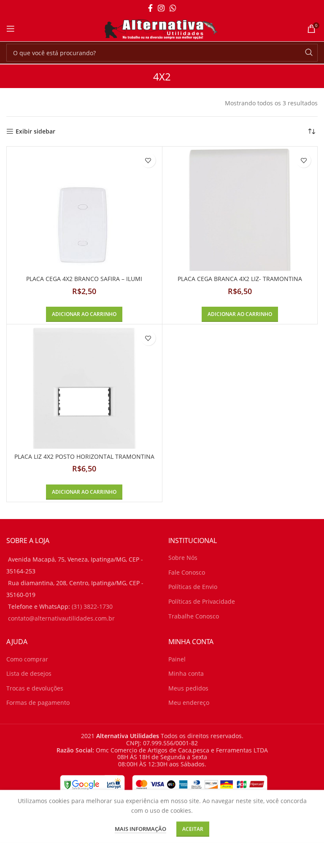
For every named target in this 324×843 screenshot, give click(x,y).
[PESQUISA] (309, 53)
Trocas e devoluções (34, 688)
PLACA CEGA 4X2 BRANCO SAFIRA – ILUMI (84, 279)
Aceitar (192, 828)
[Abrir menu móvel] (10, 28)
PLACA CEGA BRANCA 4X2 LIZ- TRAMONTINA (240, 279)
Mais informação (140, 828)
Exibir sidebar (35, 131)
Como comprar (27, 659)
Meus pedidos (188, 688)
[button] (84, 314)
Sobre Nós (182, 558)
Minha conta (186, 673)
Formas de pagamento (38, 702)
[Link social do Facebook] (150, 8)
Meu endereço (188, 702)
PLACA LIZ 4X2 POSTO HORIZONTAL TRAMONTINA (84, 456)
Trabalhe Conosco (193, 616)
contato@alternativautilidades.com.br (61, 618)
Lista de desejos (28, 673)
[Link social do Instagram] (161, 8)
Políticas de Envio (192, 587)
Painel (177, 659)
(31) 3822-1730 (92, 606)
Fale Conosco (186, 572)
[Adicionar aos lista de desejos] (148, 160)
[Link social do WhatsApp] (173, 8)
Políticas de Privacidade (201, 601)
